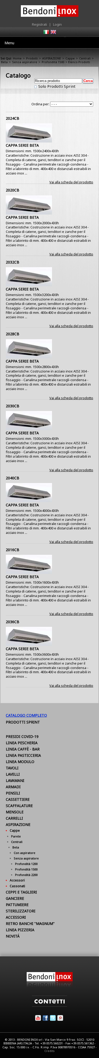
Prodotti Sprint (23, 722)
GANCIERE (15, 898)
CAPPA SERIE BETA (22, 145)
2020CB (12, 190)
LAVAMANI (15, 780)
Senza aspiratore (24, 62)
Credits (49, 1051)
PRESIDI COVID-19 (22, 736)
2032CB (12, 262)
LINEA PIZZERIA (20, 929)
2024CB (12, 118)
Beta (4, 62)
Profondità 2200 (26, 875)
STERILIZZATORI (20, 910)
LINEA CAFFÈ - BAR (23, 749)
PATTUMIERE (17, 904)
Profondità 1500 (53, 62)
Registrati (39, 24)
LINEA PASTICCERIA (23, 755)
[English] (53, 33)
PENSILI (13, 793)
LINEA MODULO (20, 761)
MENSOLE (14, 811)
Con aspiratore (24, 853)
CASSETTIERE (18, 799)
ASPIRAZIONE (51, 58)
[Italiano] (46, 33)
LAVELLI (13, 774)
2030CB (12, 405)
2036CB (12, 621)
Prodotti (32, 58)
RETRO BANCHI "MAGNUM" (30, 923)
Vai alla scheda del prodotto (71, 182)
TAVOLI (12, 767)
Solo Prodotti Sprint (56, 86)
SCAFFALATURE (19, 805)
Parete (16, 836)
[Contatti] (49, 1005)
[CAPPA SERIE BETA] (29, 141)
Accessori (17, 880)
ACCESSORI (16, 917)
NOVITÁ (13, 936)
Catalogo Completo (26, 715)
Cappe (70, 58)
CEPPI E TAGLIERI (21, 892)
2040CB (12, 477)
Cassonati (17, 886)
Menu (9, 42)
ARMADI (13, 786)
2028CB (12, 333)
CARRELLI (14, 818)
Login (57, 24)
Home (17, 58)
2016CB (12, 549)
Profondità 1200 (26, 864)
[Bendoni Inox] (50, 986)
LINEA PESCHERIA (21, 742)
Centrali (85, 58)
